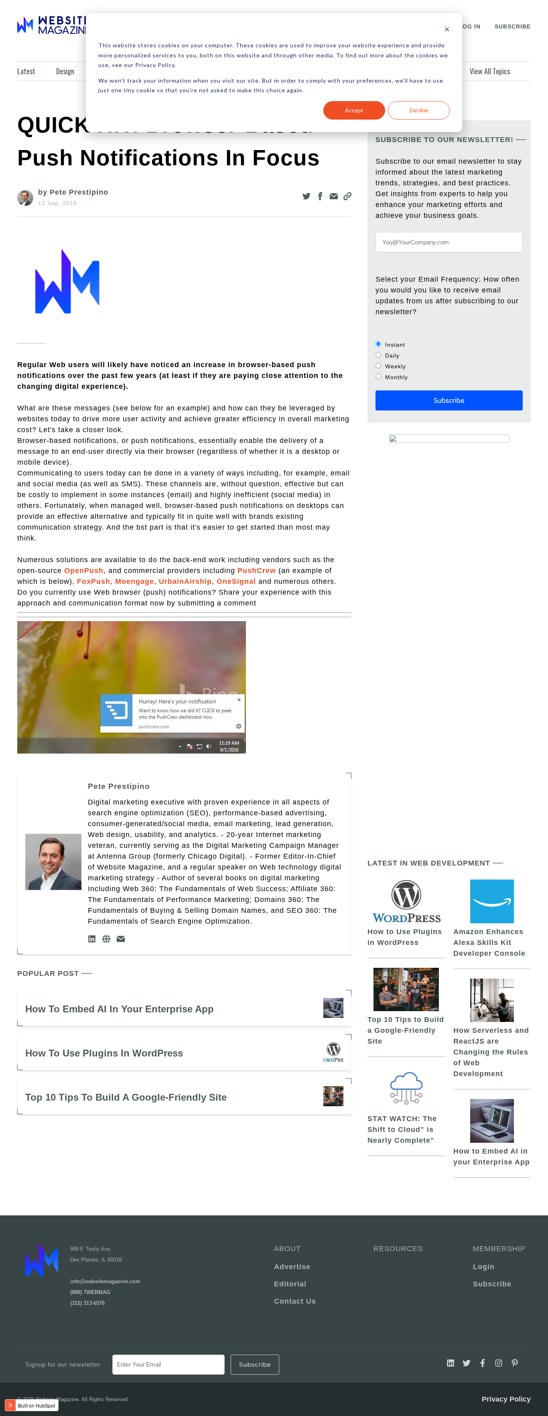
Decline (419, 110)
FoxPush (93, 581)
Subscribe (513, 26)
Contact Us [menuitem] (295, 1301)
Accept (354, 110)
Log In (470, 26)
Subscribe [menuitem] (492, 1284)
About (287, 1249)
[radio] (449, 344)
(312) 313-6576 (87, 1303)
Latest (26, 71)
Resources (398, 1249)
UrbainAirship (185, 581)
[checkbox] (449, 360)
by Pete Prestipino (73, 192)
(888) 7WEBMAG (90, 1292)
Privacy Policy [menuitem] (506, 1399)
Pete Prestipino (119, 786)
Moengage (134, 581)
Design (65, 71)
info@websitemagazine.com (105, 1281)
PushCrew (256, 571)
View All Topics (490, 71)
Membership (498, 1249)
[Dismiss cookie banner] (447, 30)
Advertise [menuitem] (292, 1267)
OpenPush (84, 571)
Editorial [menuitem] (290, 1284)
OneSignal (236, 581)
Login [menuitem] (484, 1267)
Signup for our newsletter (62, 1364)
